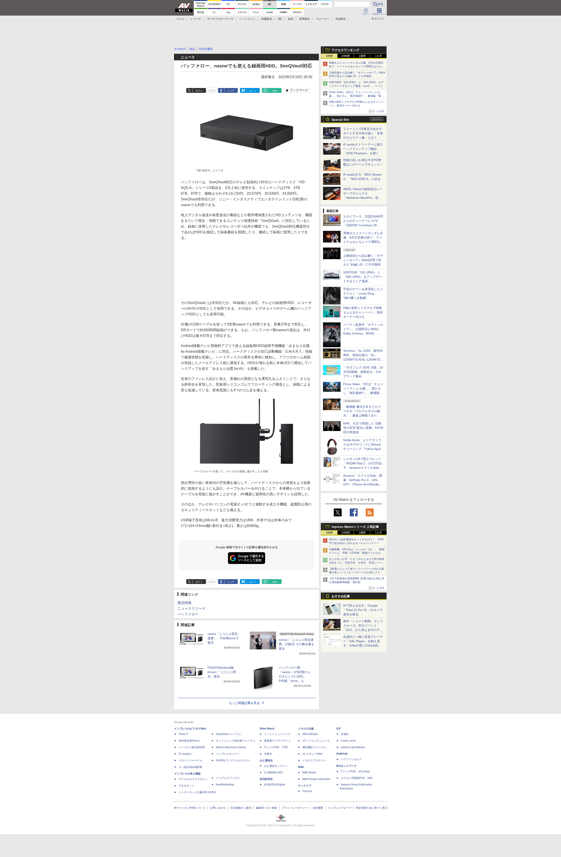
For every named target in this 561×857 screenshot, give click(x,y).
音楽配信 (340, 18)
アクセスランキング (345, 50)
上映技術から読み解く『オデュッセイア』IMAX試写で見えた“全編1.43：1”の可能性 (363, 260)
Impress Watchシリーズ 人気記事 (355, 526)
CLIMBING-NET (273, 772)
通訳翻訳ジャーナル (314, 747)
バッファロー (188, 614)
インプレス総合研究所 (192, 747)
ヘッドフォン (247, 18)
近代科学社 (266, 779)
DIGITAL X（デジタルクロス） (234, 760)
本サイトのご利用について (189, 807)
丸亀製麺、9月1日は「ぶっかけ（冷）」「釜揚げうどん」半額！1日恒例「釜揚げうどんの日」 (357, 553)
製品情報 (185, 603)
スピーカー (322, 18)
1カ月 (378, 55)
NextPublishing (225, 784)
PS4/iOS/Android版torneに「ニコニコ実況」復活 (222, 672)
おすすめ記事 (341, 596)
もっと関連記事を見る (244, 703)
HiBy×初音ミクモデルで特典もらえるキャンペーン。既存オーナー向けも (363, 312)
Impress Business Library (231, 747)
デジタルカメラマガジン (193, 779)
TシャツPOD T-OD (276, 747)
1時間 (329, 55)
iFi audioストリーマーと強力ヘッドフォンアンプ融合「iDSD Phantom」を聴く (363, 149)
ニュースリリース (192, 608)
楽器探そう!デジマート (277, 740)
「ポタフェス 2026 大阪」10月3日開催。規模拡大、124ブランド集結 (363, 372)
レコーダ (195, 18)
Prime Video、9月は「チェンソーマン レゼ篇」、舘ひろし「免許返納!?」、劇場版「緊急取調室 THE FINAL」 (356, 96)
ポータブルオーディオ (220, 18)
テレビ (180, 18)
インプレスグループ (339, 807)
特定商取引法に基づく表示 (371, 807)
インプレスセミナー (228, 753)
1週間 (362, 55)
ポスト (199, 90)
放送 (290, 18)
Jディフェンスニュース (316, 740)
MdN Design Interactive (316, 779)
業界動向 (304, 18)
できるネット (186, 785)
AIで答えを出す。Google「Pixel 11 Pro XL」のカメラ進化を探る (363, 610)
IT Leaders (185, 753)
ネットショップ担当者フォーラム (235, 740)
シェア (230, 90)
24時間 (345, 55)
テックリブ (304, 785)
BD (280, 18)
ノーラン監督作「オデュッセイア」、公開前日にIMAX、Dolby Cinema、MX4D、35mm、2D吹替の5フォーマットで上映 (363, 333)
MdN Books (309, 772)
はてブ (252, 90)
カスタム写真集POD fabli (357, 778)
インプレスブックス (228, 778)
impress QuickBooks (353, 747)
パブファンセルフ (351, 759)
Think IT (183, 734)
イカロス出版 (306, 728)
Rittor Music (267, 728)
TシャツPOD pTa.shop (355, 771)
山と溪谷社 (266, 760)
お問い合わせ (218, 807)
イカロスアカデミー (314, 760)
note (274, 90)
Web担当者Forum (189, 740)
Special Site (340, 119)
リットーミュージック (277, 734)
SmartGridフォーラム (228, 734)
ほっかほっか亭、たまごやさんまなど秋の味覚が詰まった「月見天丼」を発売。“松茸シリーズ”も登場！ (356, 562)
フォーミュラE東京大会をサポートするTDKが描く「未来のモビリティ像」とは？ (363, 133)
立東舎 (268, 753)
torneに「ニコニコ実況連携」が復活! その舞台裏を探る (296, 644)
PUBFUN (342, 753)
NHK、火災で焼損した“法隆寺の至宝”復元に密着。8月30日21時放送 (363, 428)
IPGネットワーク (346, 765)
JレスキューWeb (312, 753)
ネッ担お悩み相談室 (190, 767)
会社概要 (317, 807)
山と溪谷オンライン (276, 765)
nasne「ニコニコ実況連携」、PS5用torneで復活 (223, 638)
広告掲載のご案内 (240, 807)
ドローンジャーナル (190, 760)
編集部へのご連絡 (266, 807)
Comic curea (348, 740)
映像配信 (266, 18)
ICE (338, 728)
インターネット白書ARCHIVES (197, 792)
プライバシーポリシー (295, 807)
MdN (301, 767)
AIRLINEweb (310, 734)
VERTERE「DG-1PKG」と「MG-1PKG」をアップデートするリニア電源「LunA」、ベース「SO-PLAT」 (356, 86)
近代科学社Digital (274, 784)
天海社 (345, 734)
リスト (211, 90)
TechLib (307, 791)
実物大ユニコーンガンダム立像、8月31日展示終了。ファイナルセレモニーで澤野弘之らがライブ (356, 66)
